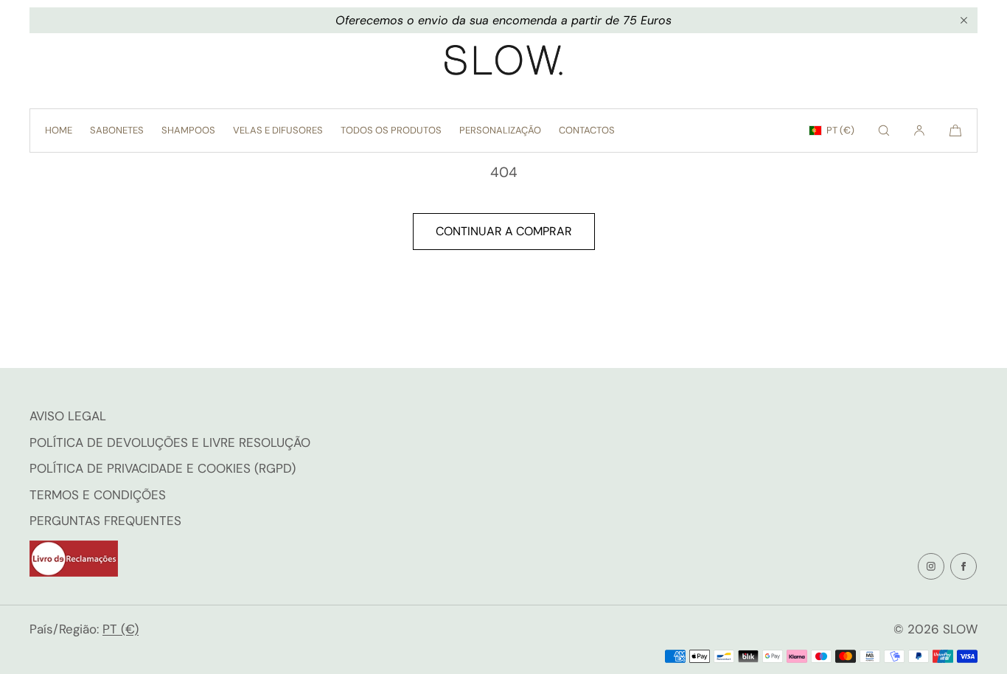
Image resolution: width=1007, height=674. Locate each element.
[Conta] (919, 130)
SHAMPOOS (188, 130)
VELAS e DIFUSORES (278, 130)
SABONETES (117, 130)
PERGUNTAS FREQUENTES (105, 521)
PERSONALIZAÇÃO (500, 130)
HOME (58, 130)
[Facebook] (963, 566)
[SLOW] (503, 63)
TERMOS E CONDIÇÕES (97, 495)
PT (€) (840, 130)
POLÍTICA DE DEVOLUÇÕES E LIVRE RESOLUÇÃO (169, 442)
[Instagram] (931, 566)
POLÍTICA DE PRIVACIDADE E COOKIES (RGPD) (162, 468)
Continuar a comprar (504, 231)
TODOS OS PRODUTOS (391, 130)
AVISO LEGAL (67, 416)
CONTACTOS (587, 130)
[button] (884, 130)
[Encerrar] (963, 20)
